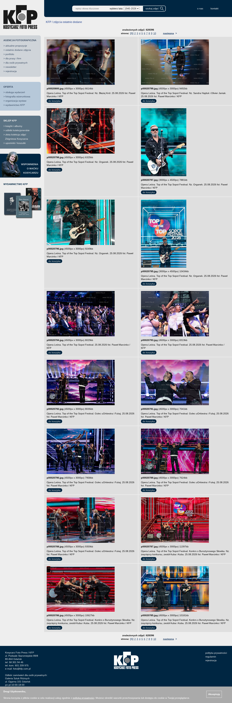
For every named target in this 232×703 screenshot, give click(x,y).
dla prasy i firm (13, 58)
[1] (131, 33)
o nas (200, 8)
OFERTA (8, 86)
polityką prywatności (83, 698)
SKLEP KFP (10, 120)
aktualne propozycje (16, 45)
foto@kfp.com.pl (22, 668)
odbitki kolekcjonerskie (17, 130)
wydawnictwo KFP (15, 105)
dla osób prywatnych (16, 62)
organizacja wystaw (15, 100)
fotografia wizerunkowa (17, 96)
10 (154, 33)
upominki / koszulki (15, 143)
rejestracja (11, 71)
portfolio (9, 54)
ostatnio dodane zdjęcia (18, 50)
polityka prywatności (216, 653)
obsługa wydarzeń (15, 92)
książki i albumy (13, 126)
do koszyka (54, 101)
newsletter (10, 67)
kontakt (214, 8)
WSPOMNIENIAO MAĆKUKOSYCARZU (29, 168)
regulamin (210, 656)
